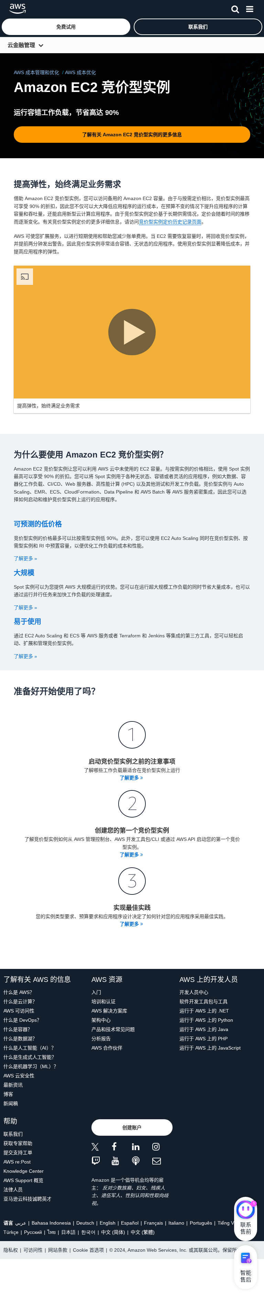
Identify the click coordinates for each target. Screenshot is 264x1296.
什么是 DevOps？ (22, 1020)
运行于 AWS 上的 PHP (203, 1038)
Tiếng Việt (228, 1223)
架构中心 (101, 1020)
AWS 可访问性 (18, 1011)
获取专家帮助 (17, 1143)
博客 (8, 1094)
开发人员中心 (193, 992)
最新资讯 (13, 1085)
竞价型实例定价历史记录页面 (170, 221)
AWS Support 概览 (23, 1180)
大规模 (24, 573)
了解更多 (130, 777)
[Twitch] (101, 1161)
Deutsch (85, 1223)
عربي (20, 1223)
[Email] (162, 1161)
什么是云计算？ (20, 1001)
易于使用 (27, 621)
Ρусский (33, 1232)
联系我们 (13, 1134)
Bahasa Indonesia (51, 1223)
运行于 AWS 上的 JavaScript (210, 1048)
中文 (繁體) (143, 1232)
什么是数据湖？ (20, 1038)
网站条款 (57, 1250)
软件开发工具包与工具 (203, 1001)
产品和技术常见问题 (113, 1029)
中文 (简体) (113, 1232)
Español (130, 1223)
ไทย (51, 1232)
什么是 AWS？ (18, 992)
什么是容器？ (17, 1029)
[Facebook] (122, 1148)
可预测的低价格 (38, 524)
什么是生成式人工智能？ (29, 1057)
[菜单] (249, 8)
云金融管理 (21, 45)
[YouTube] (122, 1161)
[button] (66, 27)
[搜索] (235, 8)
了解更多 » (25, 558)
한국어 (88, 1232)
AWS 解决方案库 (109, 1011)
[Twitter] (101, 1148)
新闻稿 (10, 1103)
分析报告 (101, 1038)
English (108, 1223)
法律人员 (13, 1189)
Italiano (176, 1223)
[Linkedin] (142, 1148)
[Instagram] (162, 1148)
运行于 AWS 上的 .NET (204, 1011)
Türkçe (11, 1232)
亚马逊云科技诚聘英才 (27, 1199)
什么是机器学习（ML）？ (30, 1066)
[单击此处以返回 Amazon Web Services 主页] (17, 9)
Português (201, 1223)
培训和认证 (103, 1001)
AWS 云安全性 (18, 1075)
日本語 (68, 1232)
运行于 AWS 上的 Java (203, 1029)
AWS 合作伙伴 (106, 1048)
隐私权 (10, 1250)
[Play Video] (132, 332)
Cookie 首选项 (88, 1250)
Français (153, 1223)
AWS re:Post (17, 1162)
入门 (96, 992)
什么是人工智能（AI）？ (29, 1048)
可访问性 (33, 1250)
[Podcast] (142, 1161)
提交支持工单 (17, 1152)
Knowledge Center (23, 1171)
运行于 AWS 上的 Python (206, 1020)
